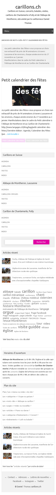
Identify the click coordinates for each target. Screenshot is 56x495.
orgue (8, 312)
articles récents (20, 466)
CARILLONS (6, 166)
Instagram (29, 481)
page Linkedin (26, 316)
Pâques (43, 318)
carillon (28, 291)
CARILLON (5, 222)
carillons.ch (28, 6)
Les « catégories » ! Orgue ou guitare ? (18, 396)
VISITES (4, 171)
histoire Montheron (17, 306)
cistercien (46, 297)
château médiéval (30, 298)
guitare (35, 303)
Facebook (17, 481)
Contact (11, 477)
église (8, 331)
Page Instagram (11, 315)
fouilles (27, 304)
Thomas (27, 486)
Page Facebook (38, 313)
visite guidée (29, 327)
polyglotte (14, 318)
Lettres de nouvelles (39, 477)
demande (28, 365)
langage (44, 309)
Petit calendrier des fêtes (24, 80)
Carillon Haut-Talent (44, 292)
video (46, 323)
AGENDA (5, 161)
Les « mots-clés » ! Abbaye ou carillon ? (18, 401)
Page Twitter (38, 316)
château (15, 298)
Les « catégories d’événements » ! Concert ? (20, 415)
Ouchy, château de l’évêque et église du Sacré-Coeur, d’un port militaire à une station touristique (32, 437)
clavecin (7, 301)
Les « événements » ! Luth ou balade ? (18, 420)
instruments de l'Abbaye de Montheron (21, 309)
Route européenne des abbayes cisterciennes (19, 324)
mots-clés (18, 339)
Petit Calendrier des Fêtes (13, 140)
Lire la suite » (13, 134)
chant (40, 294)
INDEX (4, 175)
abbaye (8, 291)
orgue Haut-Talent (22, 313)
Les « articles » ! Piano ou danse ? (16, 410)
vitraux (45, 327)
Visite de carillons (10, 328)
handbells (43, 304)
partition (48, 316)
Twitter (40, 481)
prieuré (24, 318)
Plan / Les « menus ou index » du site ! (18, 392)
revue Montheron (15, 320)
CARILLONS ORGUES (9, 194)
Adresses (22, 477)
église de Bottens (21, 331)
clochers (15, 301)
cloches (25, 300)
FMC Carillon (18, 304)
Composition (36, 301)
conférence (7, 304)
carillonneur (30, 295)
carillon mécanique (13, 295)
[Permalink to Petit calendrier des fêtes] (28, 107)
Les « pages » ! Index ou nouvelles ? (17, 406)
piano (6, 318)
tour (39, 323)
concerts (45, 301)
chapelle (6, 298)
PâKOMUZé (34, 318)
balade (18, 292)
